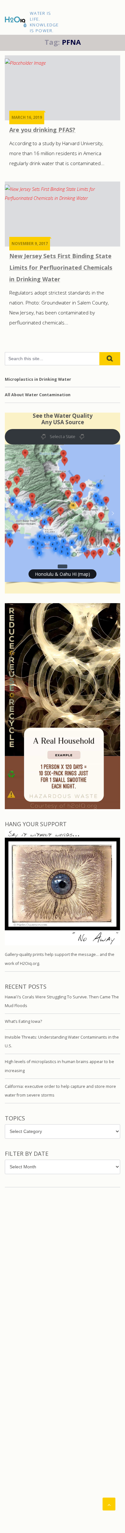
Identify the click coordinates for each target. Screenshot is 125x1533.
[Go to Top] (109, 1504)
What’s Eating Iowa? (23, 1021)
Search (109, 358)
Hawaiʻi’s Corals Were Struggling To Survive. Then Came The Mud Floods (62, 1001)
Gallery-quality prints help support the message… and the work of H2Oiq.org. (59, 959)
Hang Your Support (36, 824)
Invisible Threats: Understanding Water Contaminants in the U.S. (62, 1041)
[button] (62, 513)
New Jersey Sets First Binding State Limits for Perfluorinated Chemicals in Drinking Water (60, 267)
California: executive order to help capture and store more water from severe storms (60, 1091)
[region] (62, 522)
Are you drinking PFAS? (42, 130)
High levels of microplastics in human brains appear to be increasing (59, 1066)
